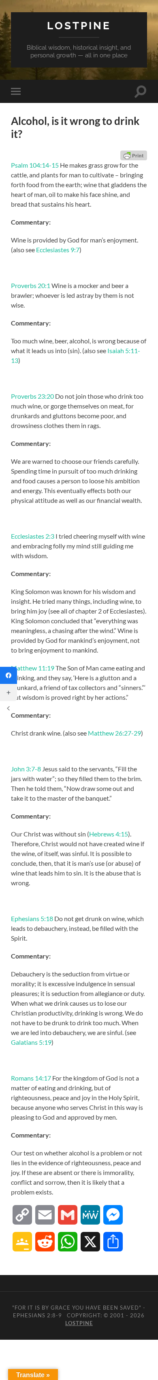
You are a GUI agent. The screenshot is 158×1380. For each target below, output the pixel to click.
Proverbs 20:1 (30, 285)
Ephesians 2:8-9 (37, 1315)
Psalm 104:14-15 (35, 165)
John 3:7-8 (26, 769)
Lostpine (79, 25)
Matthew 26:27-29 (114, 733)
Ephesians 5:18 (32, 918)
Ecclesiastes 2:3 (32, 536)
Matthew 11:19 (32, 668)
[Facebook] (8, 675)
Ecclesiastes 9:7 (57, 249)
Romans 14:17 (31, 1078)
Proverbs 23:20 (32, 396)
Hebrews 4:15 (108, 834)
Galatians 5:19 (31, 1042)
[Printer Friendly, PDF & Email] (133, 155)
